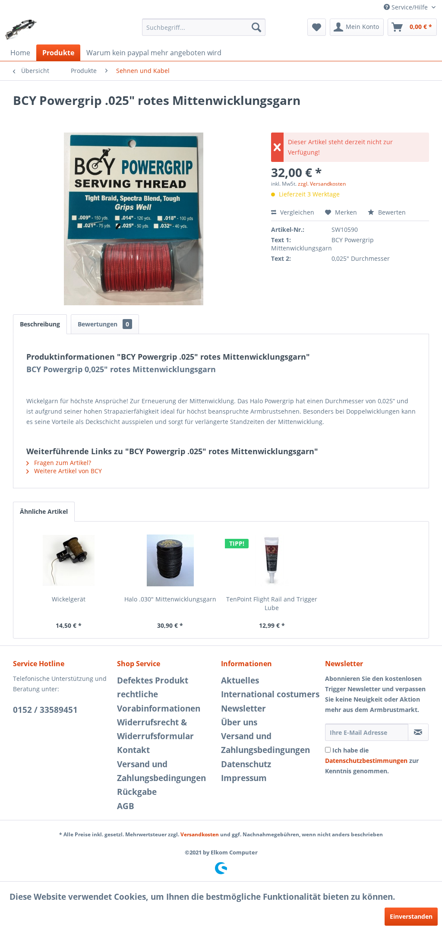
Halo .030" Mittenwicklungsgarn (170, 599)
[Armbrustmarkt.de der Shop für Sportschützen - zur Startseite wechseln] (21, 29)
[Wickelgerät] (68, 560)
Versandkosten (199, 834)
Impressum (244, 778)
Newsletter (243, 708)
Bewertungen (103, 324)
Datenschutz (246, 764)
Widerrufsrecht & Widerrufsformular (155, 729)
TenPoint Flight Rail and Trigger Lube (271, 603)
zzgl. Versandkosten (322, 183)
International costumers (270, 694)
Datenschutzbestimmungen (366, 760)
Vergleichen (296, 212)
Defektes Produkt (152, 680)
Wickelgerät (68, 599)
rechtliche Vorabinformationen (158, 701)
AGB (125, 806)
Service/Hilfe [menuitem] (409, 7)
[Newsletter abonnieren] (418, 732)
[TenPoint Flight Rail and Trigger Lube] (272, 560)
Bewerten (391, 212)
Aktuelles (240, 680)
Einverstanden (411, 916)
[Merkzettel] (316, 27)
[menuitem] (204, 27)
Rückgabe (137, 791)
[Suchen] (256, 27)
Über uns (239, 722)
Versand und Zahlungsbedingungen (161, 771)
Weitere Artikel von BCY (67, 471)
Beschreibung (40, 324)
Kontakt (133, 750)
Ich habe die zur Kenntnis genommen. (372, 760)
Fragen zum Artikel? (61, 463)
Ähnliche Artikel (44, 511)
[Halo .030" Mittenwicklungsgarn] (170, 560)
